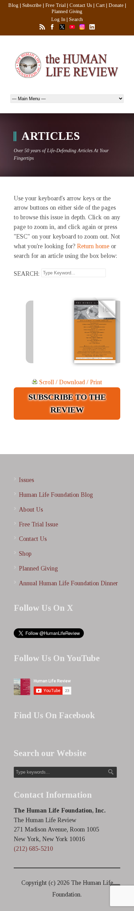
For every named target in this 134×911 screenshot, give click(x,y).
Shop (25, 553)
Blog (13, 5)
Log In (58, 19)
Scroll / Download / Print (69, 382)
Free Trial (55, 5)
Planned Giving (67, 11)
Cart (100, 5)
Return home (93, 246)
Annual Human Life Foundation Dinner (68, 583)
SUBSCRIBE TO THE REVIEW (67, 403)
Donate (116, 5)
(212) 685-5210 (33, 848)
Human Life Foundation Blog (56, 494)
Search (76, 19)
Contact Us (80, 5)
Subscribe (32, 5)
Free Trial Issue (38, 524)
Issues (26, 480)
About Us (31, 509)
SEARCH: (27, 273)
